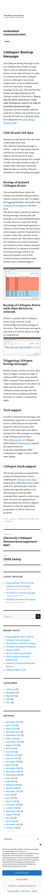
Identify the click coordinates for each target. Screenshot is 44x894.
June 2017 (10, 798)
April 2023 (10, 725)
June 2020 (10, 752)
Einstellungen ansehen (22, 886)
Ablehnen (22, 879)
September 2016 (13, 811)
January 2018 (12, 788)
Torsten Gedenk (9, 519)
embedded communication (14, 33)
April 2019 (10, 765)
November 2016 (13, 804)
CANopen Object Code (16, 670)
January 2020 (12, 758)
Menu (7, 41)
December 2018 (13, 768)
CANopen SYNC (13, 650)
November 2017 (13, 791)
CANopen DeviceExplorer (15, 205)
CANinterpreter (15, 440)
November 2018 (13, 771)
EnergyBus (11, 692)
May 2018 (10, 781)
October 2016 (12, 808)
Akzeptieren (22, 873)
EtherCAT (10, 696)
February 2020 (12, 755)
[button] (40, 844)
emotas (27, 443)
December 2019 (13, 761)
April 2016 (10, 821)
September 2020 (13, 742)
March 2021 (11, 738)
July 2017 (10, 795)
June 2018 (10, 778)
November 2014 (13, 824)
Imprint (34, 891)
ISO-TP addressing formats (18, 653)
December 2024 (13, 722)
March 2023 (11, 728)
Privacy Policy (25, 891)
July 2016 (10, 818)
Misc (8, 702)
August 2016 (11, 814)
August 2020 (11, 745)
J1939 (8, 699)
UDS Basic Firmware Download (20, 599)
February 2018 (12, 785)
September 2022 (13, 735)
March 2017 (11, 801)
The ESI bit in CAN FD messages (21, 593)
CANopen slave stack (26, 479)
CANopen (9, 521)
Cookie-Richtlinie (13, 891)
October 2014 (12, 828)
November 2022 (13, 732)
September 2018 (13, 775)
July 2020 (10, 748)
